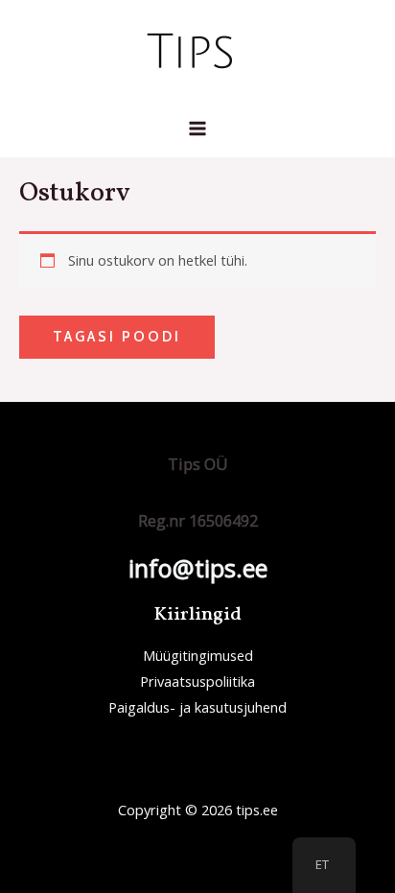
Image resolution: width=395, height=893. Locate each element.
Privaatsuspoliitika (197, 681)
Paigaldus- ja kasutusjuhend (197, 707)
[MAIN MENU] (197, 128)
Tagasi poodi (117, 336)
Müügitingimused (198, 655)
